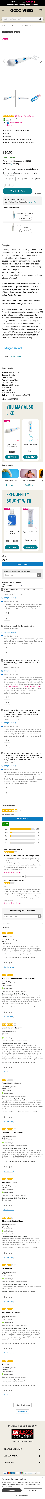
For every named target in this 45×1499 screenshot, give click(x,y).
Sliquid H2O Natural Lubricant (12, 532)
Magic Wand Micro (30, 444)
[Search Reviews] (39, 916)
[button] (3, 10)
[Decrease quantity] (4, 185)
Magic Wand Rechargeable (12, 445)
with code (22, 2)
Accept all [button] (11, 1490)
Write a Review (29, 116)
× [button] (42, 1478)
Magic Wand (16, 356)
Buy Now (12, 457)
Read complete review (11, 872)
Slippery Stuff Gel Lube (30, 532)
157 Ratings (18, 116)
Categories (6, 26)
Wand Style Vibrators (28, 26)
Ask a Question (8, 125)
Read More (10, 485)
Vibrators (15, 26)
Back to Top (21, 1411)
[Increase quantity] (12, 185)
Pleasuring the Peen (10, 480)
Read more (9, 1486)
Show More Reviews (23, 1405)
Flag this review (8, 967)
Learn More (33, 202)
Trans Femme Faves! (29, 480)
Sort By (3, 585)
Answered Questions (16, 123)
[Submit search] (39, 575)
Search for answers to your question (17, 571)
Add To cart (19, 191)
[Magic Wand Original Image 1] (22, 61)
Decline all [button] (33, 1490)
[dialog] (22, 1487)
